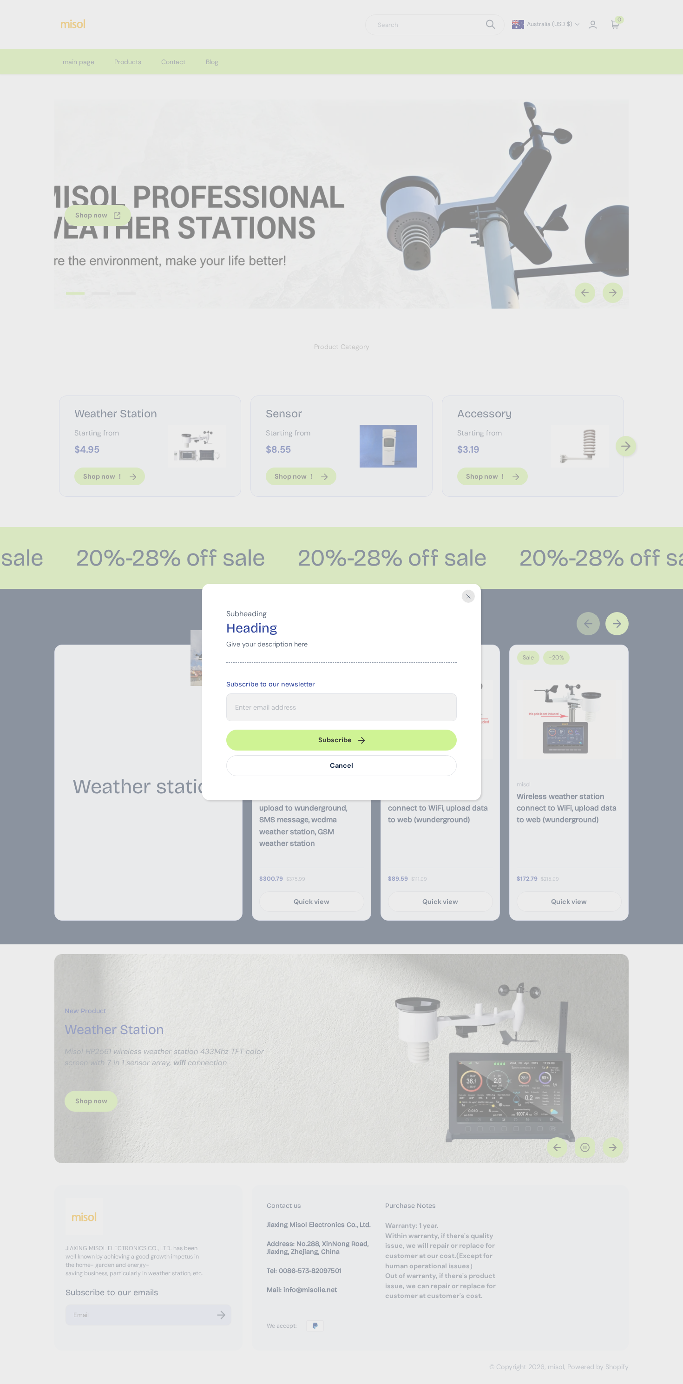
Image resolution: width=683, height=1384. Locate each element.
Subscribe (335, 740)
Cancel (341, 765)
